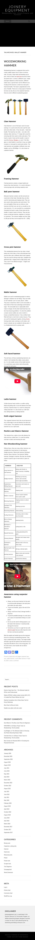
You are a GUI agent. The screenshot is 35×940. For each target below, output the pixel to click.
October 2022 (7, 785)
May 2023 (6, 774)
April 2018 (6, 820)
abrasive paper (11, 630)
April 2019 (6, 809)
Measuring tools (8, 855)
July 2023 (6, 768)
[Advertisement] (17, 35)
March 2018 (7, 823)
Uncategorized (7, 869)
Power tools (7, 860)
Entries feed (7, 890)
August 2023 (7, 765)
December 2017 (8, 826)
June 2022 (6, 794)
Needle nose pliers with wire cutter (13, 708)
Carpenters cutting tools (10, 846)
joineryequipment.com (10, 914)
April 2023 (6, 776)
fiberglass (16, 140)
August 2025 (7, 762)
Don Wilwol (7, 723)
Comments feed (8, 893)
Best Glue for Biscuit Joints (11, 705)
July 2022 (6, 791)
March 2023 (7, 779)
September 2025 (8, 759)
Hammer (6, 849)
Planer (5, 857)
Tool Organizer (8, 866)
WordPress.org (8, 896)
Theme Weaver (23, 936)
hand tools (19, 76)
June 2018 (6, 817)
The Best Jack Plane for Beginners (21, 723)
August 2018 (7, 815)
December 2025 (8, 756)
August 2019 (7, 806)
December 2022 (8, 782)
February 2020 (7, 803)
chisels (28, 319)
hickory (11, 140)
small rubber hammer (20, 658)
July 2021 (6, 797)
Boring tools (7, 843)
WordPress (24, 934)
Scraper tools (7, 863)
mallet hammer (10, 658)
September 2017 (8, 832)
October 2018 (7, 812)
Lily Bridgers (7, 730)
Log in (5, 887)
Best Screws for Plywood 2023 (12, 740)
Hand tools (12, 656)
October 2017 (7, 829)
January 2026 (7, 753)
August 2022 (7, 788)
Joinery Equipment (17, 8)
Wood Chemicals (8, 872)
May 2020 (6, 800)
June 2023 (6, 771)
